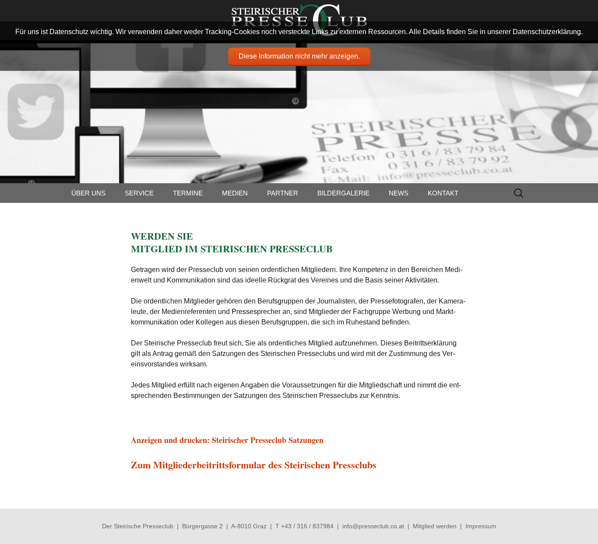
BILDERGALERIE (343, 193)
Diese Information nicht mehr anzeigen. (299, 56)
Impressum (480, 526)
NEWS (398, 193)
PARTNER (282, 193)
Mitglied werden (435, 526)
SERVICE (139, 193)
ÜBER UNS (88, 193)
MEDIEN (235, 193)
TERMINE (188, 193)
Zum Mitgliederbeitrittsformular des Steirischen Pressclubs (253, 464)
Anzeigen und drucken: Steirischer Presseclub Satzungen (227, 440)
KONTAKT (443, 193)
